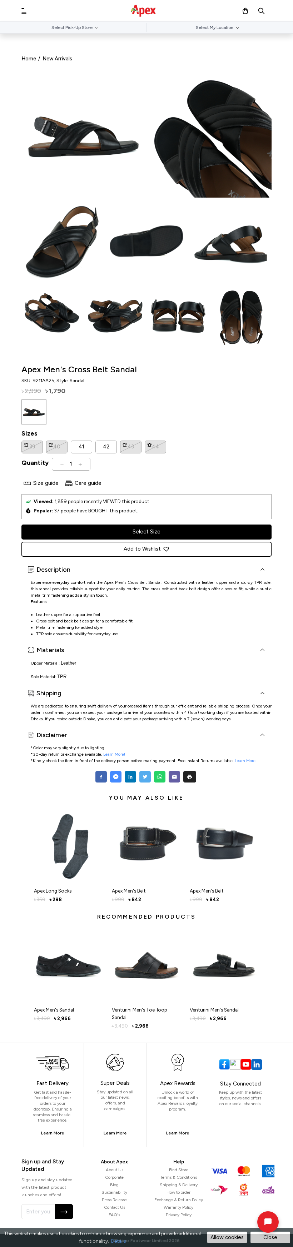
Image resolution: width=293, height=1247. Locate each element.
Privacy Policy (179, 1214)
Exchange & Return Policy (178, 1199)
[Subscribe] (64, 1211)
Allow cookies (227, 1237)
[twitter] (145, 776)
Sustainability (114, 1192)
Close (270, 1237)
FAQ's (114, 1214)
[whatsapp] (159, 776)
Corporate (114, 1177)
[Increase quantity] (80, 464)
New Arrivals (57, 58)
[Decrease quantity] (62, 464)
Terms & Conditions (178, 1177)
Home (28, 58)
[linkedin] (130, 776)
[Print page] (189, 777)
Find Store (178, 1169)
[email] (174, 776)
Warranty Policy (178, 1207)
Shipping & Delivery (179, 1184)
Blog (114, 1184)
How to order (178, 1192)
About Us (114, 1169)
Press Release (114, 1199)
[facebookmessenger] (115, 776)
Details (118, 1241)
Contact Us (114, 1207)
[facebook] (102, 776)
